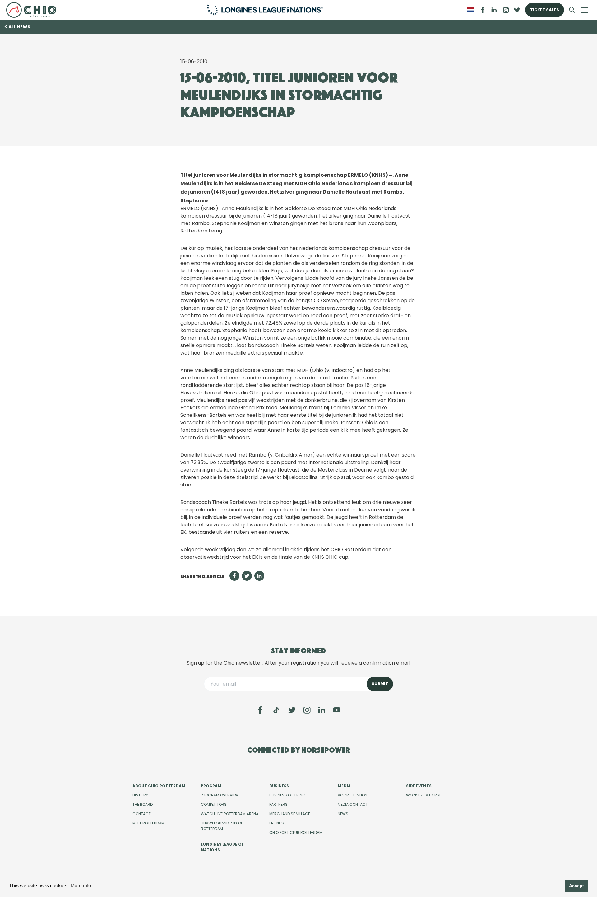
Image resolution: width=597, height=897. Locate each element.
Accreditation (352, 795)
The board (142, 804)
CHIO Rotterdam (33, 10)
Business (279, 785)
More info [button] (81, 885)
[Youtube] (336, 710)
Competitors (214, 804)
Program (211, 785)
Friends (276, 823)
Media (344, 785)
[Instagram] (307, 710)
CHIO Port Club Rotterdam (295, 832)
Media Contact (353, 804)
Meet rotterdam (148, 823)
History (140, 795)
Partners (278, 804)
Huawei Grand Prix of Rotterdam (222, 825)
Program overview (220, 795)
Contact (141, 813)
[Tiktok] (276, 710)
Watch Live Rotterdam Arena (229, 813)
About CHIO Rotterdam (158, 785)
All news (19, 27)
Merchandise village (289, 813)
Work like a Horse (423, 795)
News (343, 813)
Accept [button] (576, 885)
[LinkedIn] (494, 9)
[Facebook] (260, 710)
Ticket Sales (544, 10)
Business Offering (287, 795)
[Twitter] (292, 710)
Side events (419, 785)
